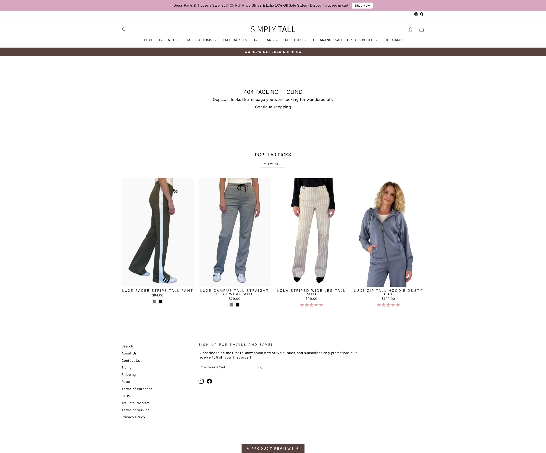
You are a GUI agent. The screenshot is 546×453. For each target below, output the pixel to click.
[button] (311, 305)
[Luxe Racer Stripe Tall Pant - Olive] (155, 301)
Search (127, 346)
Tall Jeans (264, 40)
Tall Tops (293, 40)
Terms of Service (136, 410)
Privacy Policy (133, 417)
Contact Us (131, 361)
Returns (128, 382)
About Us (129, 353)
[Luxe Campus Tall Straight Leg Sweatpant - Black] (237, 305)
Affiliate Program (136, 403)
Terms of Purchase (137, 389)
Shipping (129, 375)
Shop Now (362, 5)
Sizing (127, 368)
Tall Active (169, 40)
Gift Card (393, 40)
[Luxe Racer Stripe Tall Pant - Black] (160, 301)
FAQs (126, 396)
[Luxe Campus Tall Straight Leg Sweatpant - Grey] (232, 305)
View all (273, 164)
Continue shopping (273, 107)
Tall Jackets (235, 40)
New (148, 40)
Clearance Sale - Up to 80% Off (343, 40)
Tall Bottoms (199, 40)
